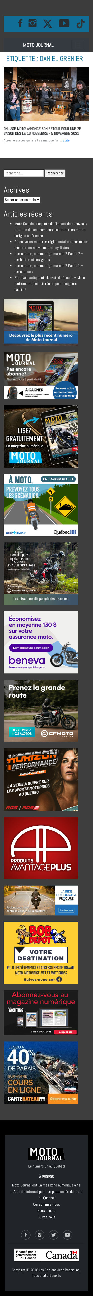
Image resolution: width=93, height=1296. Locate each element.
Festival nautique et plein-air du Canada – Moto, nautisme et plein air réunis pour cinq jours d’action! (50, 283)
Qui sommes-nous (46, 1204)
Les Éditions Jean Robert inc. (59, 1270)
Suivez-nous (47, 1217)
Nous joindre (46, 1210)
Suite (66, 140)
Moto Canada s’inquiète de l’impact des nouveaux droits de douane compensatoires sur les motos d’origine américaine (50, 229)
